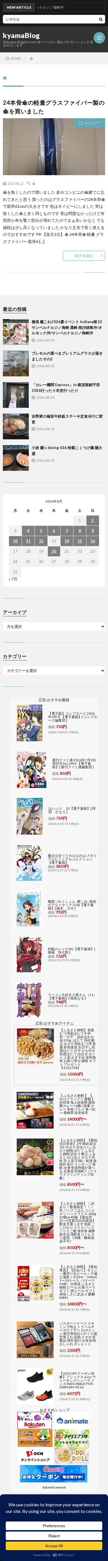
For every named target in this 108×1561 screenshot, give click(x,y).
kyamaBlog (21, 35)
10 (15, 541)
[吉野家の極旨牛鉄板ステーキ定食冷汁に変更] (16, 426)
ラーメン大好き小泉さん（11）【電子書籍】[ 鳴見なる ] (72, 996)
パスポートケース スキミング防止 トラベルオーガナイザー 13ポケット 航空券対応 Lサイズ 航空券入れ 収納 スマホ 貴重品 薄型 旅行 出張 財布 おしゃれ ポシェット (78, 1333)
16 (92, 541)
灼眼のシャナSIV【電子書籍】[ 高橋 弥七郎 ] (71, 951)
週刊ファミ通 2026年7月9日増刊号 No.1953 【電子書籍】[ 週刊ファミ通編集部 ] (74, 763)
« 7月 (13, 579)
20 (54, 551)
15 (79, 541)
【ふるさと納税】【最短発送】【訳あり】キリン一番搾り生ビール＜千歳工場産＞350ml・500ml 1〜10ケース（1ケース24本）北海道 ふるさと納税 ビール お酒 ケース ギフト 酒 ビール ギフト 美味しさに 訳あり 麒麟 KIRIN (78, 1282)
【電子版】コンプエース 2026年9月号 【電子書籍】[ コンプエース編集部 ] (72, 716)
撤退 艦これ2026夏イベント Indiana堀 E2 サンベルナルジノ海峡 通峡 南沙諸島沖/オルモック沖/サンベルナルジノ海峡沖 (67, 327)
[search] (100, 19)
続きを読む (84, 255)
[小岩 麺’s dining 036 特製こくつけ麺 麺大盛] (16, 458)
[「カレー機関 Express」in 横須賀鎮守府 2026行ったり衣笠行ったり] (16, 395)
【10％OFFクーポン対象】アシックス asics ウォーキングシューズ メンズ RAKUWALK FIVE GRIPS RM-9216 (77, 1380)
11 (28, 541)
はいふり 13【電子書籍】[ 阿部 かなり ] (72, 810)
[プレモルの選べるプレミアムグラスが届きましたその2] (16, 363)
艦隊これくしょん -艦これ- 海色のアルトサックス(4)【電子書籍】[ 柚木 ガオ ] (72, 904)
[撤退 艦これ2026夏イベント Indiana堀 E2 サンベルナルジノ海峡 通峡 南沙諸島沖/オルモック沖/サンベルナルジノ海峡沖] (16, 332)
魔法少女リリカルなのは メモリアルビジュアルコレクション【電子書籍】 (72, 859)
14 (67, 541)
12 (41, 541)
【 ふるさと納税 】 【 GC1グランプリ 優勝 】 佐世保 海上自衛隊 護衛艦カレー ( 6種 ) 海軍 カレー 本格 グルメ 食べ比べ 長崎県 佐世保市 (77, 1104)
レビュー (92, 123)
